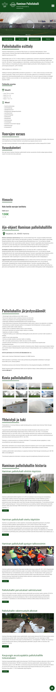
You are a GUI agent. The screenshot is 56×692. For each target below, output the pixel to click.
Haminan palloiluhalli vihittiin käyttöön (21, 471)
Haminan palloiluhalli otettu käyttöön (21, 519)
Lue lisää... (5, 510)
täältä (19, 69)
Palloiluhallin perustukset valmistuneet (22, 590)
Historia (48, 39)
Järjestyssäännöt (34, 39)
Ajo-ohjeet (21, 39)
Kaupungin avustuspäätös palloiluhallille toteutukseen (22, 656)
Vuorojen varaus (8, 39)
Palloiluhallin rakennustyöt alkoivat (19, 610)
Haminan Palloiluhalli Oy (22, 6)
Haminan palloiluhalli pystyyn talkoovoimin (23, 543)
